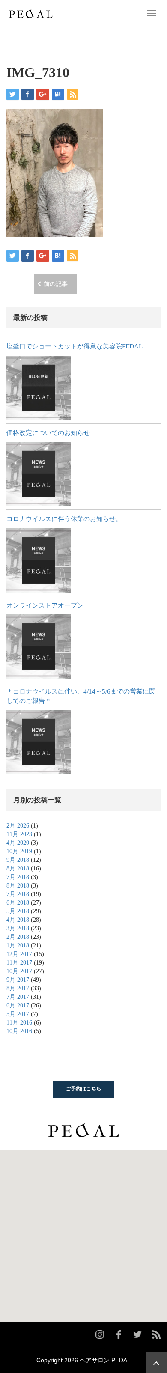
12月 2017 (19, 954)
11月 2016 (19, 1022)
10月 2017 (19, 971)
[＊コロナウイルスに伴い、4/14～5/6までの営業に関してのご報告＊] (38, 742)
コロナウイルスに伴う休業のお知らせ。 (64, 518)
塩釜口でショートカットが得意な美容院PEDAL (74, 346)
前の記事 (56, 284)
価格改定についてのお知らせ (48, 432)
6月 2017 (17, 1005)
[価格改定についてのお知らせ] (38, 474)
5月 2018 (17, 911)
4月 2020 (17, 843)
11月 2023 (19, 834)
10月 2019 (19, 851)
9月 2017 (17, 980)
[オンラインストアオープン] (38, 646)
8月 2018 (17, 868)
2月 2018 (17, 937)
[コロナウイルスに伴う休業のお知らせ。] (38, 560)
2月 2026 (17, 825)
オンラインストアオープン (45, 605)
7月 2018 (17, 877)
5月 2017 (17, 1014)
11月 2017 (19, 962)
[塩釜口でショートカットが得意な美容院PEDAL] (38, 388)
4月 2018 (17, 920)
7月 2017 (17, 997)
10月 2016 (19, 1031)
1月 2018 (17, 945)
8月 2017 (17, 988)
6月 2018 (17, 902)
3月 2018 (17, 928)
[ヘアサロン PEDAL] (30, 12)
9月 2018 (17, 860)
